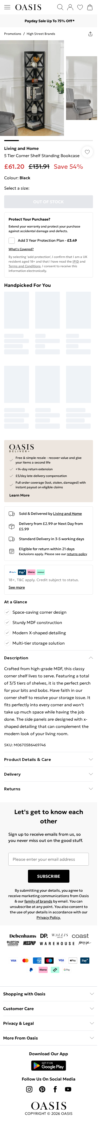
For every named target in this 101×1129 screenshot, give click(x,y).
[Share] (90, 33)
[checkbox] (49, 241)
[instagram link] (29, 1089)
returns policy (77, 554)
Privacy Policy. (49, 917)
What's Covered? (21, 249)
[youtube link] (68, 1089)
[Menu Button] (7, 7)
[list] (48, 90)
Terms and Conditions (25, 266)
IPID (76, 261)
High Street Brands (41, 34)
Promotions (12, 34)
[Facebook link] (55, 1089)
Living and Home (21, 148)
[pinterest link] (42, 1089)
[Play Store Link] (48, 1065)
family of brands (38, 901)
